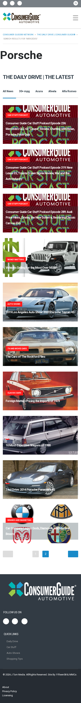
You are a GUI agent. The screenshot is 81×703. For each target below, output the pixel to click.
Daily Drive (12, 641)
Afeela (52, 91)
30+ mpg (24, 91)
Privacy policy (9, 691)
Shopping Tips (15, 658)
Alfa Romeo (69, 91)
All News (8, 91)
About (5, 687)
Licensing (7, 695)
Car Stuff (11, 647)
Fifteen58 (61, 674)
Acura (39, 91)
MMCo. (73, 674)
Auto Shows (13, 653)
